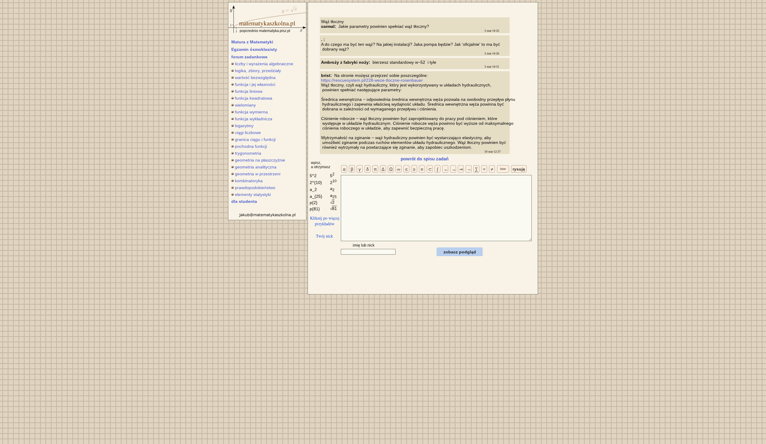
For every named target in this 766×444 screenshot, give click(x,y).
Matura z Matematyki (252, 41)
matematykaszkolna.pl (267, 23)
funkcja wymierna (251, 112)
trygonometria (248, 153)
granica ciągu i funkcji (255, 139)
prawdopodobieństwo (255, 187)
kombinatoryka (249, 180)
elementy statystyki (253, 194)
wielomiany (245, 105)
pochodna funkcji (251, 146)
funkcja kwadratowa (253, 98)
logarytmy (244, 125)
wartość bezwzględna (255, 77)
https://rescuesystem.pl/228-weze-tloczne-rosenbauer (372, 80)
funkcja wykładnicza (253, 118)
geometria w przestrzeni (257, 173)
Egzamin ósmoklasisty (254, 49)
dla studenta (244, 201)
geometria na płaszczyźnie (260, 160)
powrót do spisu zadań (425, 158)
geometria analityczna (255, 167)
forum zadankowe (249, 56)
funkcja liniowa (248, 91)
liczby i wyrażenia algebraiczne (264, 63)
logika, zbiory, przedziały (258, 70)
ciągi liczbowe (248, 132)
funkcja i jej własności (255, 84)
